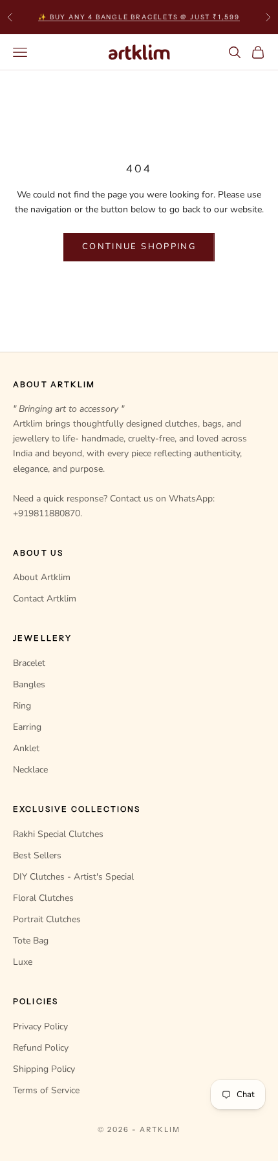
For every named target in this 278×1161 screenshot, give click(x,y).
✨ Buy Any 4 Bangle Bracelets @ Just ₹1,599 (139, 16)
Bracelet (29, 663)
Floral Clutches (43, 898)
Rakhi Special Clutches (58, 834)
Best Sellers (37, 855)
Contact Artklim (44, 598)
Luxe (22, 962)
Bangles (29, 684)
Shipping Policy (44, 1069)
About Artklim (41, 577)
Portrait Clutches (47, 919)
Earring (27, 727)
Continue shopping (139, 246)
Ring (22, 706)
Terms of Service (46, 1090)
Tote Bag (30, 940)
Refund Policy (41, 1048)
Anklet (26, 748)
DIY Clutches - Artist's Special (73, 877)
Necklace (30, 769)
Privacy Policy (40, 1026)
